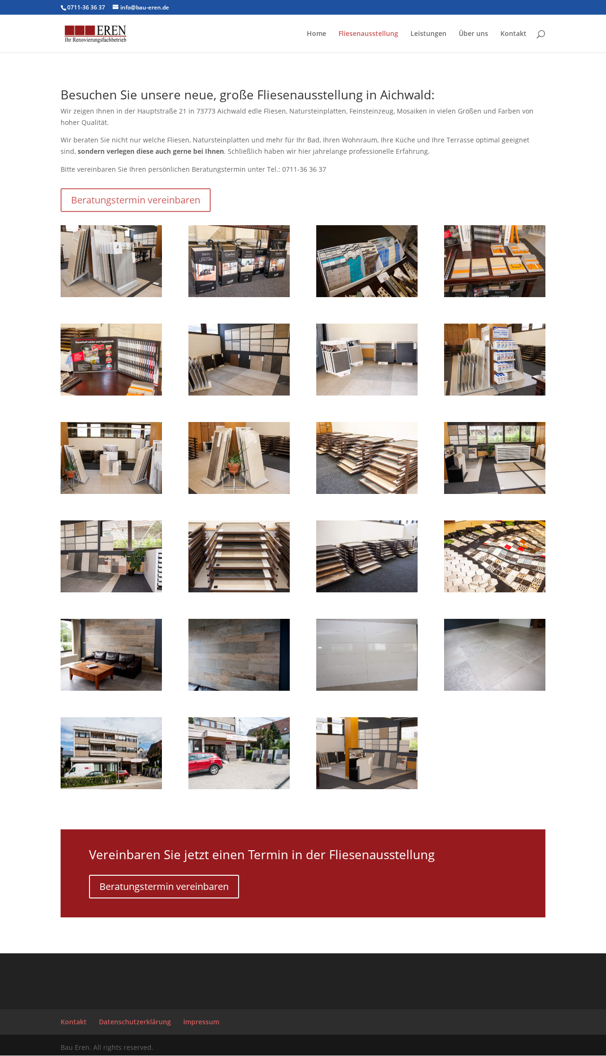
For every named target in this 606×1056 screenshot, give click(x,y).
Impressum (201, 1021)
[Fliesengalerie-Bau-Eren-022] (494, 688)
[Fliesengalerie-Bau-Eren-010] (494, 392)
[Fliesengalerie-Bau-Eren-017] (367, 589)
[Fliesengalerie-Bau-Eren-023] (111, 786)
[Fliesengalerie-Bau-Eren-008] (239, 392)
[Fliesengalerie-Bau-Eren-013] (367, 491)
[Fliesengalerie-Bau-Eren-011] (111, 491)
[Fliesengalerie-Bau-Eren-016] (239, 589)
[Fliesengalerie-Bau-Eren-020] (239, 688)
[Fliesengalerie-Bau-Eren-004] (239, 294)
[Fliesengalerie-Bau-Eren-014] (494, 491)
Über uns (473, 34)
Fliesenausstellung (368, 34)
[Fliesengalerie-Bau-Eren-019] (111, 688)
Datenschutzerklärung (135, 1021)
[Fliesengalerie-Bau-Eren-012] (239, 491)
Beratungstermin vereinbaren (135, 200)
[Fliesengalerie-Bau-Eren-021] (367, 688)
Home (316, 34)
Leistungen (428, 34)
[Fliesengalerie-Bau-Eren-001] (239, 786)
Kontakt (513, 34)
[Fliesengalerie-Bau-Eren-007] (111, 392)
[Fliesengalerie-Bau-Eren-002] (367, 786)
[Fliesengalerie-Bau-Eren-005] (367, 294)
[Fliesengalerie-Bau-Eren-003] (111, 294)
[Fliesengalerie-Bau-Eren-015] (111, 589)
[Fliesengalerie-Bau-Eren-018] (494, 589)
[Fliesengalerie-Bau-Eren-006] (494, 294)
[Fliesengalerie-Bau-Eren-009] (367, 392)
